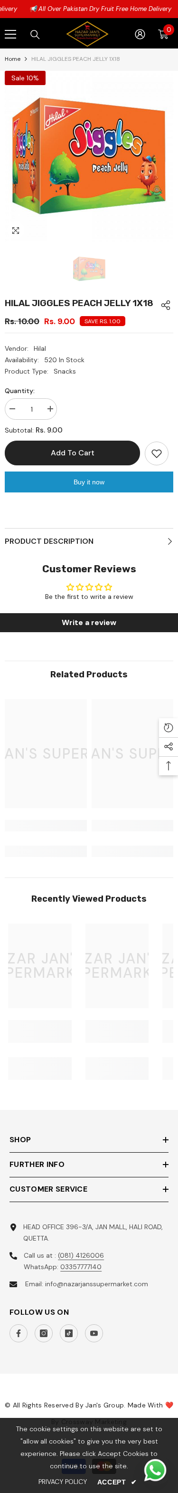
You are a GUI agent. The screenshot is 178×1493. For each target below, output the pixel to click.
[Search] (35, 34)
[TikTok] (69, 1333)
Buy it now (89, 482)
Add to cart (71, 453)
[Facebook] (18, 1333)
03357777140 (81, 1266)
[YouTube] (94, 1333)
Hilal (40, 348)
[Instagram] (44, 1333)
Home (12, 59)
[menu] (10, 34)
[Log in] (140, 34)
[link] (46, 825)
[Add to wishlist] (157, 453)
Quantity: (20, 390)
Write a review (89, 622)
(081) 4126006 (81, 1255)
